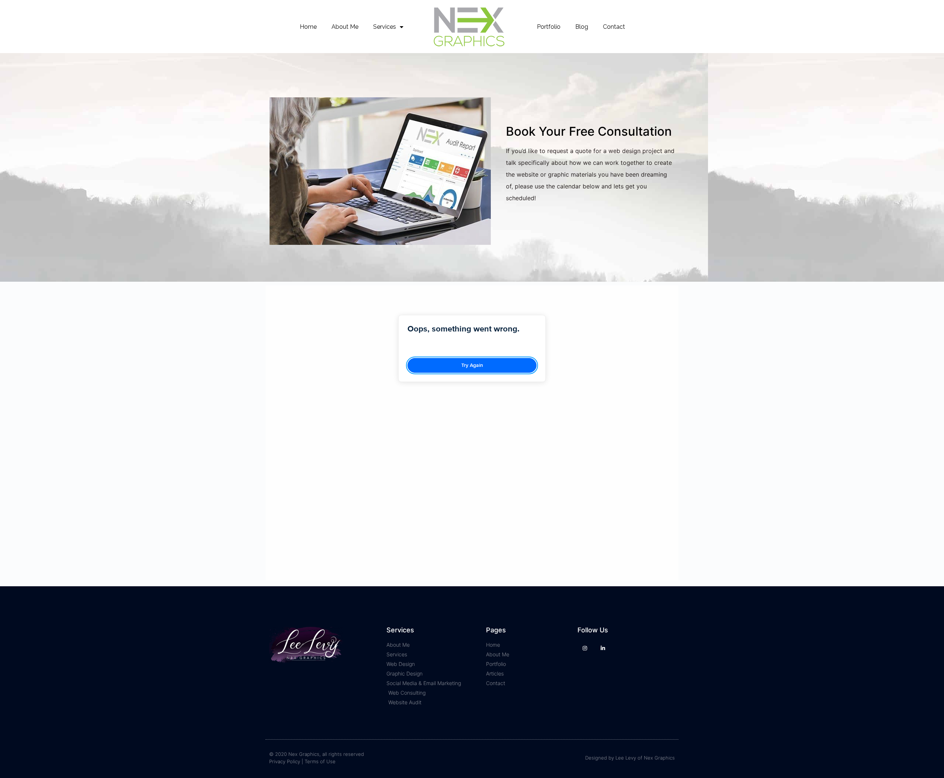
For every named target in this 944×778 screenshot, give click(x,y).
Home (308, 26)
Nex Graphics (659, 758)
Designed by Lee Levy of (614, 758)
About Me (345, 26)
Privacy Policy (284, 761)
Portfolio (548, 26)
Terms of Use (320, 761)
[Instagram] (584, 648)
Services (384, 26)
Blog (581, 26)
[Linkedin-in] (603, 648)
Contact (614, 26)
